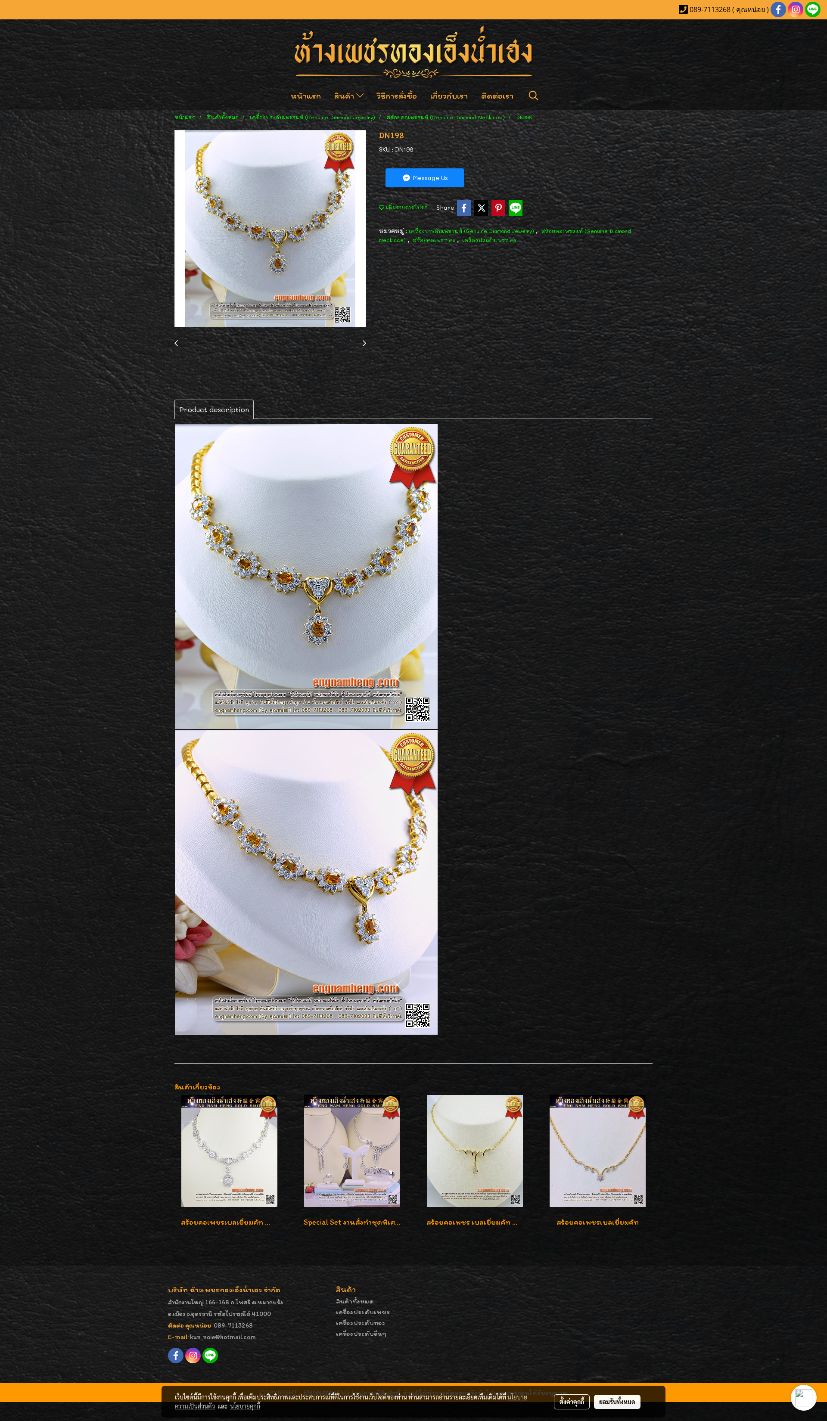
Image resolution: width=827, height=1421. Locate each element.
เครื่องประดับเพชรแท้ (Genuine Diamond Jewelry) (472, 230)
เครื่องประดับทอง (360, 1323)
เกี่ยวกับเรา (449, 95)
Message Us (429, 178)
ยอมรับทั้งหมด (617, 1401)
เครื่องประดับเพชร (363, 1312)
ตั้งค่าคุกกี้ (572, 1401)
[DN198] (270, 229)
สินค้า (345, 95)
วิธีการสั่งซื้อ (397, 95)
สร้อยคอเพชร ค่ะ (435, 239)
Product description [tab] (214, 409)
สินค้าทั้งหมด (355, 1301)
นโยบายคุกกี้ (245, 1406)
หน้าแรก (306, 95)
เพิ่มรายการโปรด (406, 207)
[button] (533, 95)
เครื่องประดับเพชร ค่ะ (489, 239)
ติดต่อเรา (497, 95)
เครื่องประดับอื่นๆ (361, 1333)
